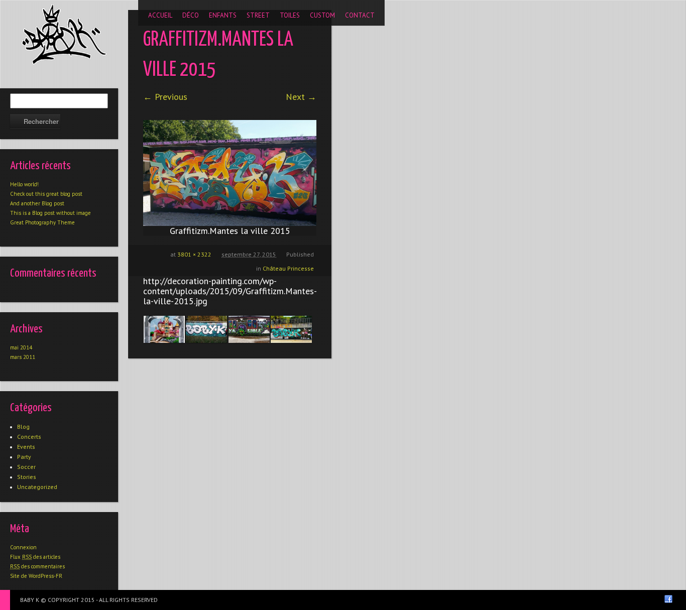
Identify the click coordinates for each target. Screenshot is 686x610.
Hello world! (24, 184)
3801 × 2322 (194, 254)
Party (24, 456)
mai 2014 (21, 347)
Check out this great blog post (46, 193)
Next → (301, 96)
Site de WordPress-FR (36, 575)
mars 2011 (22, 356)
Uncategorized (37, 487)
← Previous (165, 96)
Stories (26, 476)
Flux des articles (35, 556)
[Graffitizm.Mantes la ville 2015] (229, 173)
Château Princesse (288, 268)
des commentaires (37, 566)
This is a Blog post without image (50, 212)
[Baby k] (64, 34)
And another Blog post (37, 203)
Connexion (23, 547)
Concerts (29, 436)
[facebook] (668, 599)
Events (26, 446)
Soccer (26, 466)
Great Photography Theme (42, 222)
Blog (23, 426)
